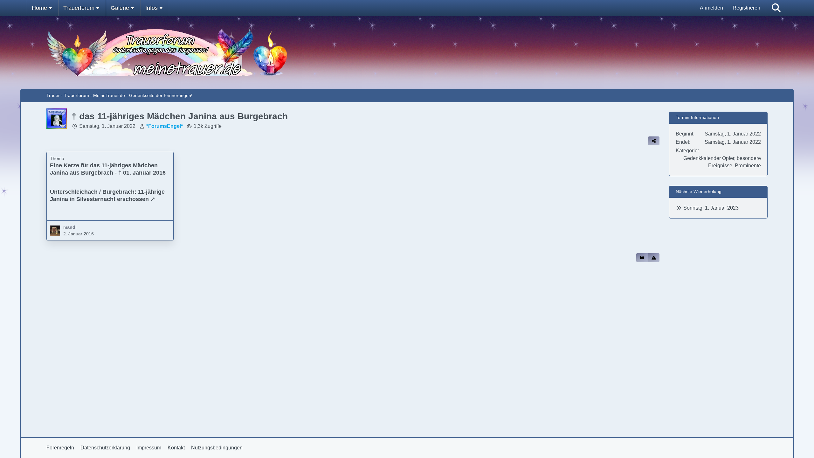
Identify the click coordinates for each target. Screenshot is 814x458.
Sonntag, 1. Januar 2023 (711, 208)
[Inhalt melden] (653, 257)
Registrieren (746, 7)
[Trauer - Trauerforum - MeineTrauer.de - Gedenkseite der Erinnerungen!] (407, 52)
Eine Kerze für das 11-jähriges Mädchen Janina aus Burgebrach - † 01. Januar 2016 (108, 169)
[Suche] (776, 8)
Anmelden (711, 7)
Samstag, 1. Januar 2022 (107, 126)
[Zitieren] (642, 257)
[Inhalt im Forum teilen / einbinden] (653, 140)
